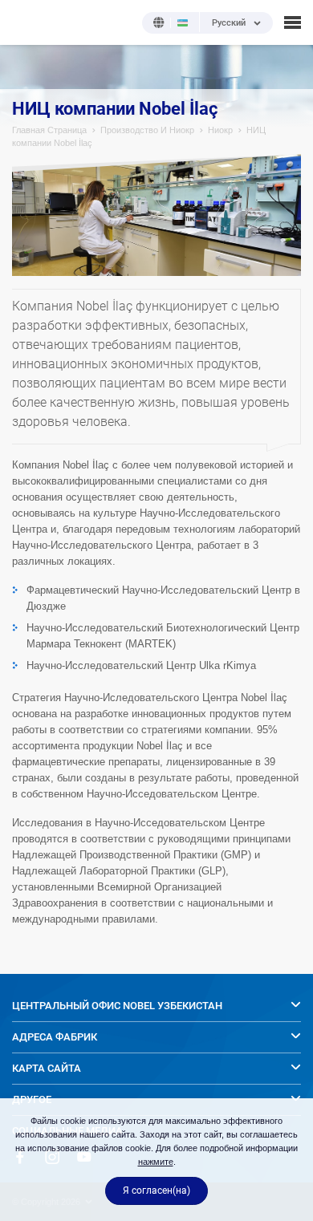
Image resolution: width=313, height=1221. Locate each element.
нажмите (155, 1161)
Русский (229, 23)
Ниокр (220, 130)
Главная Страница (49, 130)
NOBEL (23, 22)
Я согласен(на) (156, 1190)
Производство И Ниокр (147, 130)
